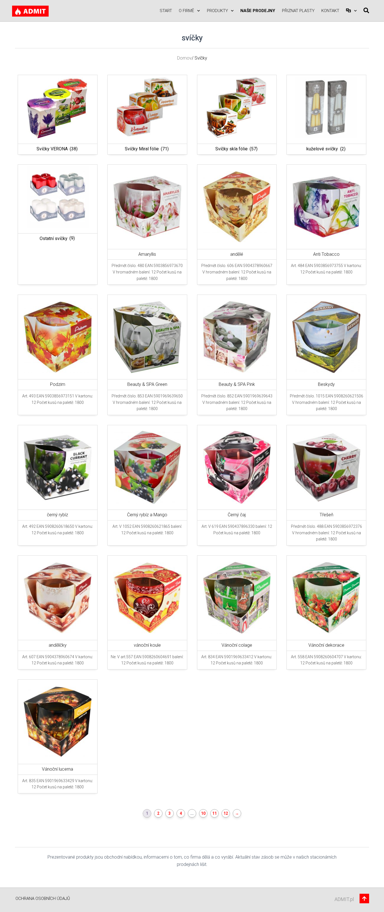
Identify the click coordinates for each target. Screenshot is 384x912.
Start (166, 10)
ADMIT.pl (344, 899)
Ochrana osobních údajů (42, 898)
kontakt (330, 10)
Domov (184, 58)
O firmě (186, 10)
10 (203, 813)
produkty (217, 10)
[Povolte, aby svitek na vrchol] (373, 901)
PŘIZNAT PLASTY (298, 10)
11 (214, 813)
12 (225, 813)
